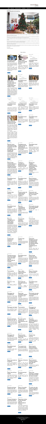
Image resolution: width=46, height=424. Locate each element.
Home (8, 8)
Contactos (28, 8)
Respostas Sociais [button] (18, 8)
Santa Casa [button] (12, 8)
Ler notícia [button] (9, 72)
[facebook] (23, 421)
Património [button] (23, 8)
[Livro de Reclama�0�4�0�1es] (22, 421)
